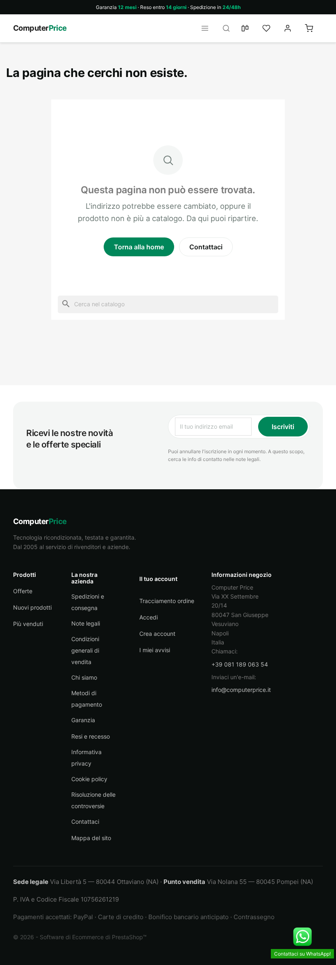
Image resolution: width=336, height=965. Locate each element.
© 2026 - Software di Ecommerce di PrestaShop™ (80, 936)
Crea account (157, 633)
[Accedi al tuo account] (293, 28)
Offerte (22, 591)
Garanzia (83, 719)
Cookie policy (89, 778)
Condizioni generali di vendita (85, 650)
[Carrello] (314, 28)
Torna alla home (139, 247)
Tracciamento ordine (166, 600)
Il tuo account (158, 578)
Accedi (148, 617)
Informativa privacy (86, 757)
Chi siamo (84, 677)
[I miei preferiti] (271, 28)
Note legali (85, 623)
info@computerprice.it (241, 689)
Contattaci (205, 247)
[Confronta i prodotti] (250, 28)
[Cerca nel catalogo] (229, 28)
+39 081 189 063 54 (239, 664)
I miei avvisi (154, 649)
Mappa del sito (91, 837)
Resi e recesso (90, 736)
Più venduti (28, 623)
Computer (40, 27)
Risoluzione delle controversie (93, 800)
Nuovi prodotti (32, 607)
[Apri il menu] (207, 28)
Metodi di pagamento (86, 698)
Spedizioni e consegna (87, 602)
